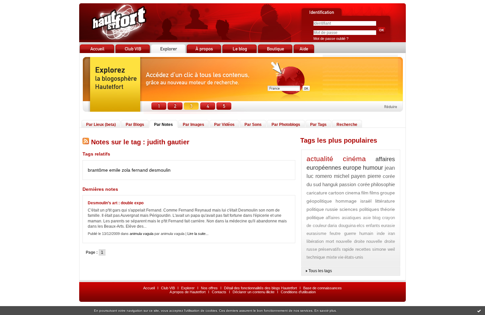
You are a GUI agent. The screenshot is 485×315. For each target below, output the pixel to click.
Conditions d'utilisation (298, 292)
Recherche (347, 124)
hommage (346, 201)
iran (391, 233)
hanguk (330, 184)
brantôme (98, 170)
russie (331, 209)
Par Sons (253, 124)
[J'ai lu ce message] (479, 310)
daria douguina (342, 225)
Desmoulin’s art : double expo (116, 203)
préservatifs (329, 249)
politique (315, 209)
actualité (320, 158)
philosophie (383, 184)
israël (366, 201)
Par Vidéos (224, 124)
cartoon (336, 192)
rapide (348, 249)
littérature (385, 201)
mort (330, 241)
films (374, 192)
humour (373, 167)
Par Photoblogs (286, 124)
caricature (317, 192)
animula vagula (141, 234)
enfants (373, 225)
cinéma (354, 158)
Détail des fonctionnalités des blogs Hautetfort (260, 288)
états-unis (353, 257)
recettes (363, 249)
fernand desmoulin (151, 170)
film (365, 192)
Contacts (219, 292)
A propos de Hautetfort (188, 292)
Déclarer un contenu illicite (254, 292)
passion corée (354, 184)
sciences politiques (359, 209)
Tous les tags (320, 271)
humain (366, 233)
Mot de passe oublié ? (330, 39)
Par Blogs (135, 124)
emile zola (119, 170)
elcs (361, 225)
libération (315, 241)
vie (340, 257)
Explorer (188, 288)
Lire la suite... (198, 234)
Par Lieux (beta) (101, 124)
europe (352, 167)
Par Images (193, 124)
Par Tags (318, 124)
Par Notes (163, 124)
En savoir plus (325, 310)
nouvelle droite (350, 241)
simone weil (383, 249)
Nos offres (209, 288)
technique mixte (322, 257)
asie (367, 217)
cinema (352, 192)
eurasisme (316, 233)
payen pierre (366, 176)
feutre (335, 233)
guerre (350, 233)
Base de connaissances (322, 288)
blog (376, 217)
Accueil (149, 288)
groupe (387, 192)
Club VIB (168, 288)
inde (381, 233)
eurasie (388, 225)
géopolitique (319, 201)
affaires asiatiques (343, 217)
